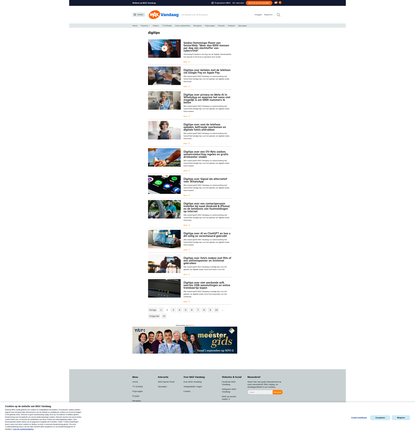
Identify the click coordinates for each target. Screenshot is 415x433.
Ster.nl (191, 325)
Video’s (156, 26)
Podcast (231, 26)
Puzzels (221, 26)
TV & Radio (167, 26)
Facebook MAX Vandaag (229, 383)
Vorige (152, 310)
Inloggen (258, 15)
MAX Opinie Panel (166, 382)
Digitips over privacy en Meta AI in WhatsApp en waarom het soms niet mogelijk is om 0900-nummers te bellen (207, 98)
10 (216, 310)
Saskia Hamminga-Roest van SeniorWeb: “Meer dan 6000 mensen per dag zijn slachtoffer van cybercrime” (206, 46)
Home (134, 26)
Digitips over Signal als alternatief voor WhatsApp (205, 180)
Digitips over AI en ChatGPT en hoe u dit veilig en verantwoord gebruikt (207, 235)
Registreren (269, 15)
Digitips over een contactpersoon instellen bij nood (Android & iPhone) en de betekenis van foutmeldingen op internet (207, 207)
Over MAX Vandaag (193, 382)
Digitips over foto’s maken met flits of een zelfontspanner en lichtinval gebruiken (207, 260)
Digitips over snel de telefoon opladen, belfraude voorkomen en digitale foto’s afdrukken (205, 127)
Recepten (198, 26)
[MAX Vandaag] (163, 14)
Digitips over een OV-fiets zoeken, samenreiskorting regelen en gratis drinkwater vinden (206, 154)
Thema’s (144, 26)
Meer (186, 62)
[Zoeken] (278, 15)
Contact (187, 391)
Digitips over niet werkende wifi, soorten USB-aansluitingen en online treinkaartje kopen (207, 285)
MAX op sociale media (229, 397)
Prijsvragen (210, 26)
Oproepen (242, 26)
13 (164, 316)
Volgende (154, 316)
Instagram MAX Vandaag (229, 390)
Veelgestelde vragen (193, 386)
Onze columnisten (182, 26)
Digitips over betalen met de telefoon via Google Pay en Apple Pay (207, 71)
